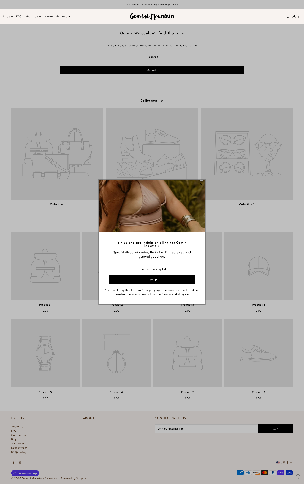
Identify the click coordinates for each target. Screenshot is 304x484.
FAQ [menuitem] (19, 16)
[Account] (294, 16)
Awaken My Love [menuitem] (55, 16)
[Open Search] (288, 16)
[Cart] (299, 16)
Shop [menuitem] (6, 16)
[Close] (201, 184)
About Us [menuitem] (31, 16)
